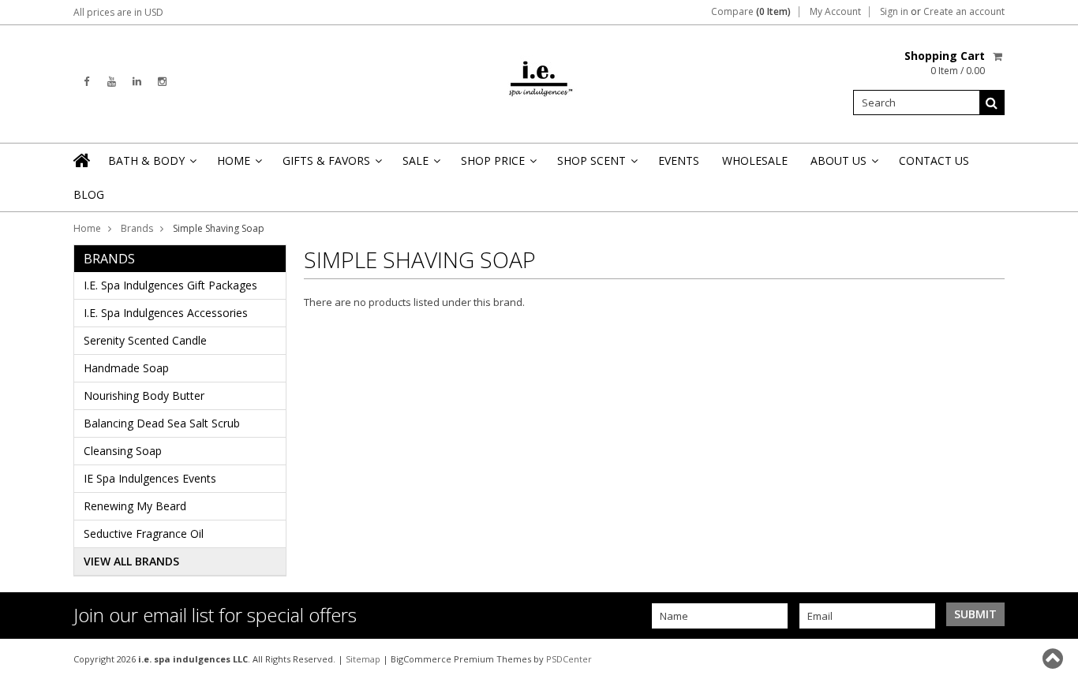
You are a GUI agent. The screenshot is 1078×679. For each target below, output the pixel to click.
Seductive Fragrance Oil (144, 533)
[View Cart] (999, 56)
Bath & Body (151, 165)
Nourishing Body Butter (144, 395)
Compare (751, 11)
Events (678, 160)
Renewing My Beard (135, 505)
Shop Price (497, 165)
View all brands (131, 561)
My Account (835, 11)
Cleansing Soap (123, 450)
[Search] (992, 102)
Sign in (894, 11)
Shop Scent (596, 165)
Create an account (964, 11)
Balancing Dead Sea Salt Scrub (162, 423)
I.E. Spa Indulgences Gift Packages (170, 285)
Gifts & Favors (331, 165)
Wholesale (755, 160)
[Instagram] (162, 81)
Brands (137, 228)
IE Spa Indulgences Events (150, 478)
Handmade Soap (126, 367)
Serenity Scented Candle (145, 340)
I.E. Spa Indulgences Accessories (166, 312)
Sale (420, 165)
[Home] (82, 160)
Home (238, 165)
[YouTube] (111, 81)
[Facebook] (86, 81)
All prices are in (118, 12)
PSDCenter (569, 659)
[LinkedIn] (137, 81)
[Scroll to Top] (1054, 658)
